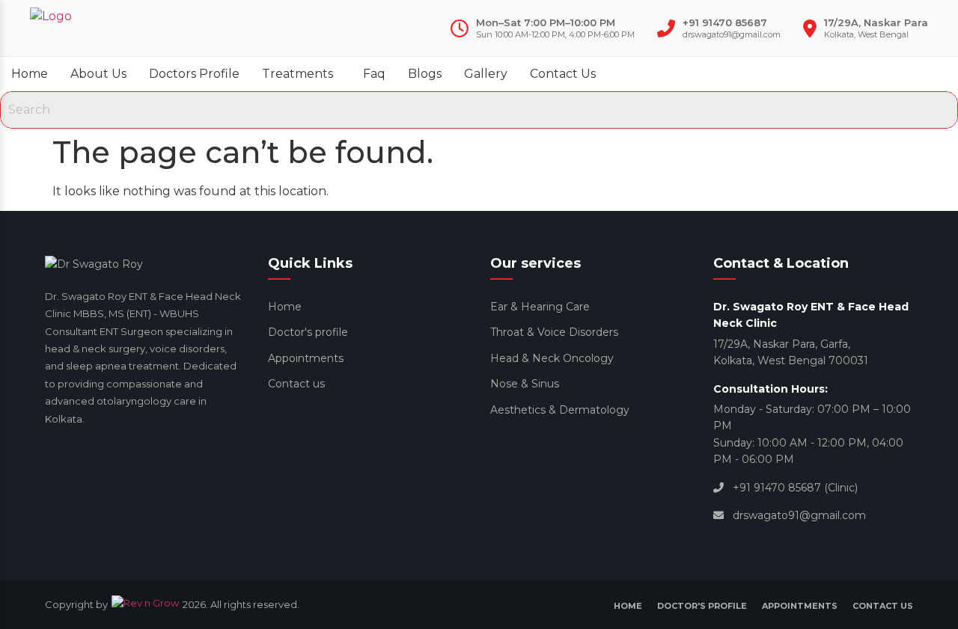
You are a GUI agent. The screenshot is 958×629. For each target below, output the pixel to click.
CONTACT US (882, 606)
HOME (628, 606)
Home (29, 74)
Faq (374, 74)
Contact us (296, 383)
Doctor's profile (308, 332)
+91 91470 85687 (725, 22)
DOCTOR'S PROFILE (702, 606)
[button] (301, 74)
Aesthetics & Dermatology (559, 410)
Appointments (306, 358)
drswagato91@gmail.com (732, 34)
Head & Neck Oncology (552, 358)
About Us (98, 74)
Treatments (297, 74)
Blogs (425, 74)
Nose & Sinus (524, 383)
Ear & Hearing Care (540, 306)
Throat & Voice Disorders (554, 332)
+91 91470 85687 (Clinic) (795, 487)
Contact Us (563, 74)
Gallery (485, 74)
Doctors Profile (194, 74)
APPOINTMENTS (800, 606)
